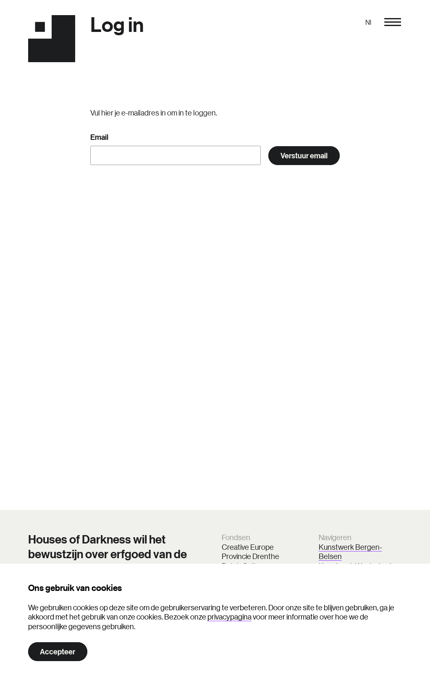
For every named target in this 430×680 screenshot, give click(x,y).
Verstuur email (304, 155)
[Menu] (392, 22)
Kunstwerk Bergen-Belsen (350, 551)
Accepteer (57, 651)
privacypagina (229, 616)
